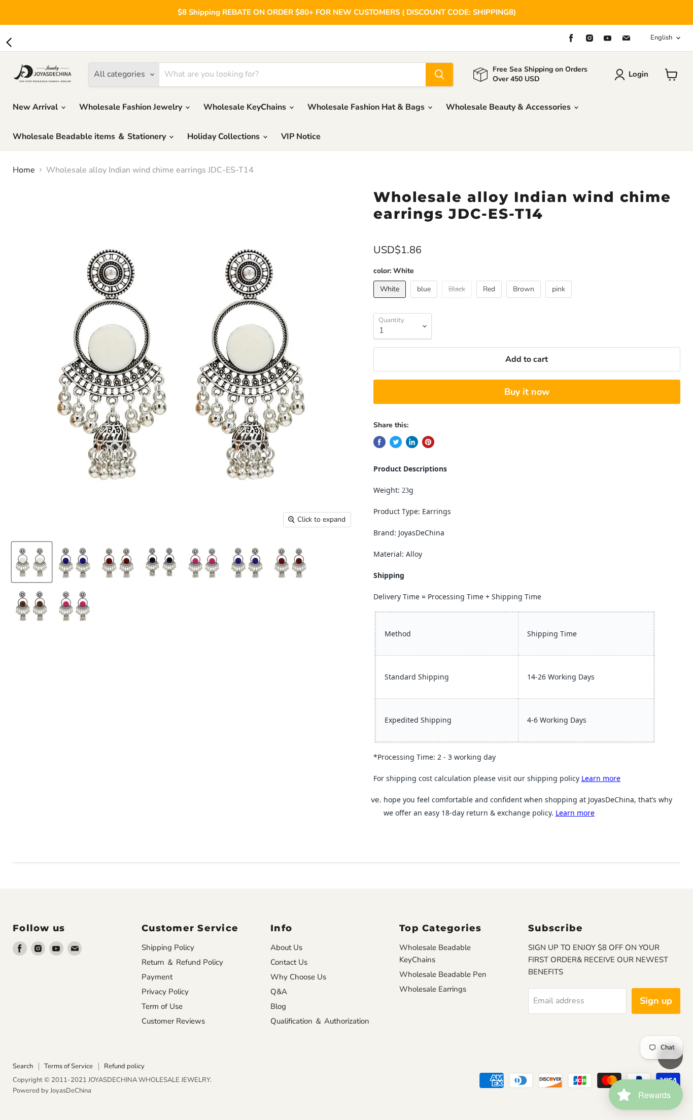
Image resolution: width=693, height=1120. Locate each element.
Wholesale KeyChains (245, 107)
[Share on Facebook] (379, 442)
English (661, 37)
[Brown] (524, 300)
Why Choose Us (298, 977)
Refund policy (124, 1066)
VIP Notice (301, 136)
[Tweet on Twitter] (396, 442)
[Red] (490, 300)
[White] (390, 300)
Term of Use (162, 1006)
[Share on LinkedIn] (412, 442)
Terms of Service (68, 1066)
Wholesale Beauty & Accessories (509, 107)
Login (638, 74)
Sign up (656, 1001)
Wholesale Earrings (432, 989)
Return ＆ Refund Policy (182, 962)
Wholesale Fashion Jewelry (131, 107)
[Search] (439, 74)
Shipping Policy (168, 947)
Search (23, 1066)
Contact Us (288, 962)
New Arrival (36, 107)
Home (24, 170)
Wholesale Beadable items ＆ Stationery (90, 136)
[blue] (425, 300)
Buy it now (526, 392)
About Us (286, 947)
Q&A (278, 992)
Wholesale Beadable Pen (443, 974)
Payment (157, 977)
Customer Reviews (173, 1021)
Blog (278, 1006)
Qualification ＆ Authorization (319, 1021)
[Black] (458, 300)
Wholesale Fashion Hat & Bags (367, 107)
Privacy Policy (165, 992)
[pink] (559, 300)
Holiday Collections (224, 136)
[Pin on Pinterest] (428, 442)
